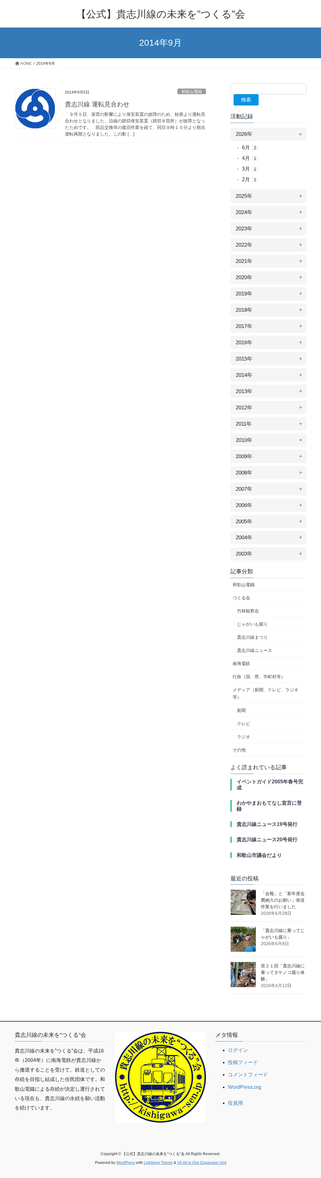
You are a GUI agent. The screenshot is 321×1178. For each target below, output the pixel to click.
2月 (249, 179)
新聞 (241, 710)
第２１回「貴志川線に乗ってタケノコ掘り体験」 (283, 972)
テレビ (243, 723)
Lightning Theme (158, 1162)
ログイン (238, 1050)
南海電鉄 (241, 663)
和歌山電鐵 (192, 91)
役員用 (235, 1103)
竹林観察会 (248, 610)
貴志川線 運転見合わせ (97, 104)
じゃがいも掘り (252, 624)
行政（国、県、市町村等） (259, 676)
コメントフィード (248, 1074)
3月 (249, 169)
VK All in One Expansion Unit (201, 1162)
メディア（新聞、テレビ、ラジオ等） (265, 693)
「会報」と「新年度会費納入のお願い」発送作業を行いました (283, 900)
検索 (246, 99)
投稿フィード (243, 1062)
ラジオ (243, 736)
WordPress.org (244, 1087)
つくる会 (241, 597)
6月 (249, 147)
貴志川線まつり (252, 637)
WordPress (125, 1162)
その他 (239, 749)
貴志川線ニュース (254, 650)
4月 (249, 158)
